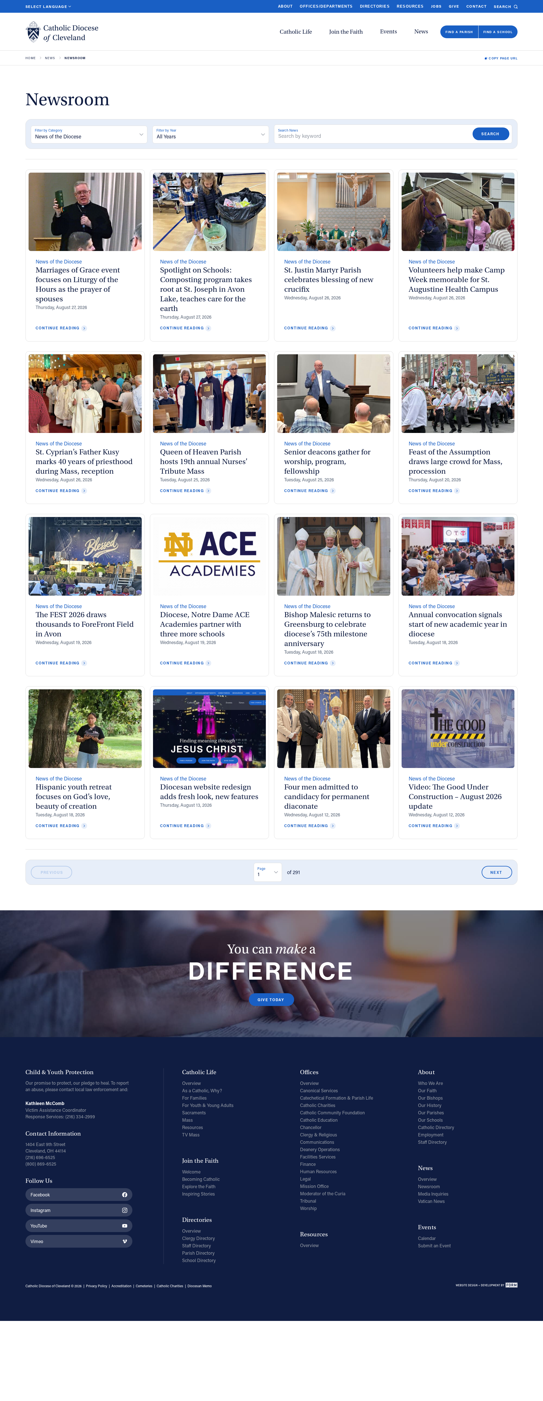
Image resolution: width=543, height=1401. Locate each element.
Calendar (427, 1238)
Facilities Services (318, 1157)
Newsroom (429, 1186)
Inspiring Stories (198, 1194)
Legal (305, 1179)
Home (30, 58)
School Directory (199, 1260)
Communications (317, 1142)
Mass (187, 1120)
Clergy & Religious (318, 1135)
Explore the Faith (199, 1186)
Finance (308, 1164)
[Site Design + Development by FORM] (486, 1286)
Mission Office (314, 1186)
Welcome (191, 1172)
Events (388, 31)
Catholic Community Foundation (332, 1112)
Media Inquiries (433, 1194)
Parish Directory (198, 1253)
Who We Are (430, 1083)
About (285, 6)
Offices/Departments (326, 6)
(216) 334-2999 (80, 1116)
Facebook (40, 1195)
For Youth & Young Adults (208, 1105)
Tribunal (308, 1201)
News (421, 31)
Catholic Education (319, 1120)
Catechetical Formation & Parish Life (336, 1098)
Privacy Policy (96, 1286)
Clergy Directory (198, 1238)
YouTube (39, 1226)
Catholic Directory (436, 1127)
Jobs (436, 6)
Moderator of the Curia (322, 1193)
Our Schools (430, 1120)
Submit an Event (434, 1245)
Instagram (41, 1210)
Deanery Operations (320, 1149)
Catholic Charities (317, 1105)
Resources (410, 6)
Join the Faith (346, 32)
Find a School (497, 32)
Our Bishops (430, 1098)
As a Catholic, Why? (202, 1090)
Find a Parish (459, 32)
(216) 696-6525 (40, 1157)
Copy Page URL (503, 58)
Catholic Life (296, 32)
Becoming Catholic (201, 1179)
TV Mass (191, 1135)
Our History (429, 1105)
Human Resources (318, 1171)
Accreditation (121, 1286)
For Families (194, 1098)
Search (502, 6)
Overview (191, 1083)
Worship (308, 1208)
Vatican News (431, 1201)
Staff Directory (196, 1245)
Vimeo (37, 1241)
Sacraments (194, 1112)
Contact (476, 6)
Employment (430, 1135)
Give (454, 6)
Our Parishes (431, 1112)
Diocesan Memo (200, 1286)
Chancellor (311, 1127)
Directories (375, 6)
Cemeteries (144, 1286)
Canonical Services (319, 1090)
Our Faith (427, 1090)
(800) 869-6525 (40, 1164)
